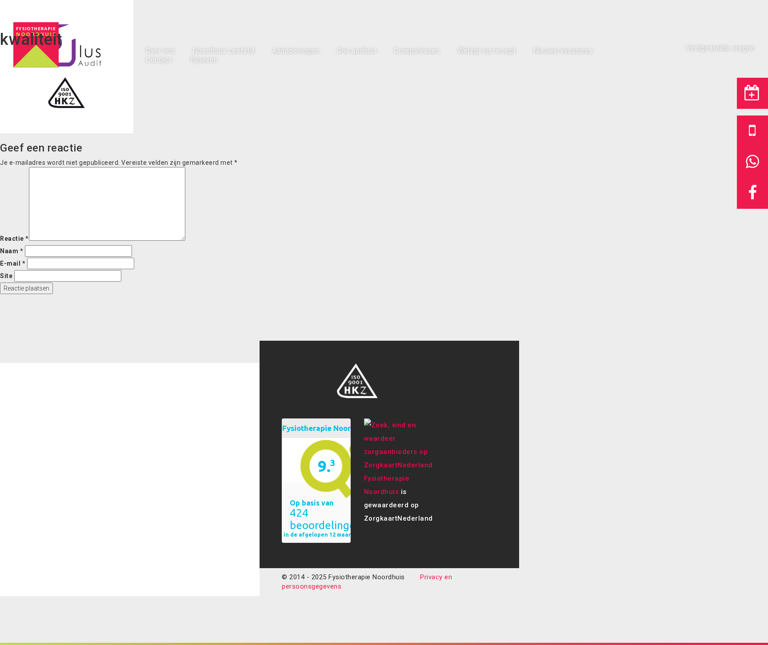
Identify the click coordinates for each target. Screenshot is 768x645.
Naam (11, 251)
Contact (159, 60)
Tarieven (204, 60)
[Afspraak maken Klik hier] (752, 93)
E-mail (12, 263)
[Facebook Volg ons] (752, 193)
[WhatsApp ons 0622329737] (752, 162)
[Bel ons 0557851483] (752, 131)
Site (6, 275)
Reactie (14, 238)
